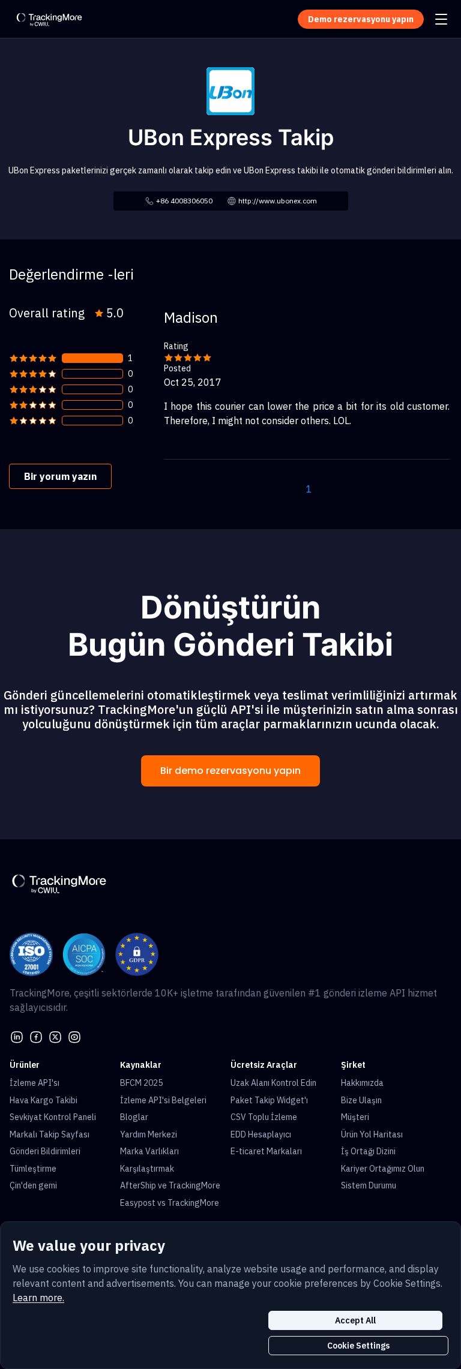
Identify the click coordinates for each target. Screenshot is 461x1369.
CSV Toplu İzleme (263, 1117)
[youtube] (74, 1036)
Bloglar (134, 1117)
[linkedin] (17, 1036)
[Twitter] (55, 1036)
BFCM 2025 (141, 1082)
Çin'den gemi (33, 1185)
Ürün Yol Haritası (372, 1134)
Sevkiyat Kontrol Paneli (53, 1117)
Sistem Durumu (368, 1185)
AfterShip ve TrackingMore (170, 1185)
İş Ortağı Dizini (368, 1151)
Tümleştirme (33, 1168)
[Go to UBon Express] (230, 90)
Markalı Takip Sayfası (49, 1134)
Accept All (355, 1320)
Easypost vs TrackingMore (169, 1202)
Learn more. (38, 1298)
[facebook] (36, 1036)
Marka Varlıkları (149, 1151)
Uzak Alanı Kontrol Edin (273, 1082)
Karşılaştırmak (147, 1168)
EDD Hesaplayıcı (260, 1134)
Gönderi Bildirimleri (45, 1151)
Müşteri (355, 1117)
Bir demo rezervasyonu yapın (230, 770)
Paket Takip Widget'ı (269, 1100)
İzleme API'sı (34, 1082)
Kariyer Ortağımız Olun (382, 1168)
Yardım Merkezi (148, 1134)
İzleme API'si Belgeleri (163, 1100)
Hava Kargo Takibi (43, 1100)
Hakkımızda (362, 1082)
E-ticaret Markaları (266, 1151)
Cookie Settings (358, 1345)
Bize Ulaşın (361, 1100)
